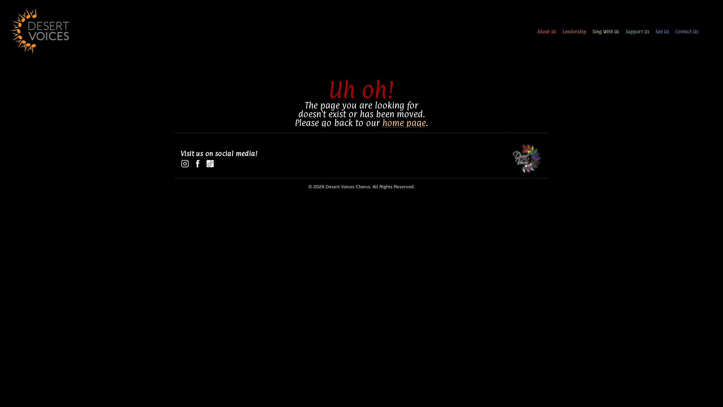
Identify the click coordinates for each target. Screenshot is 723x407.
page (416, 123)
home (393, 123)
